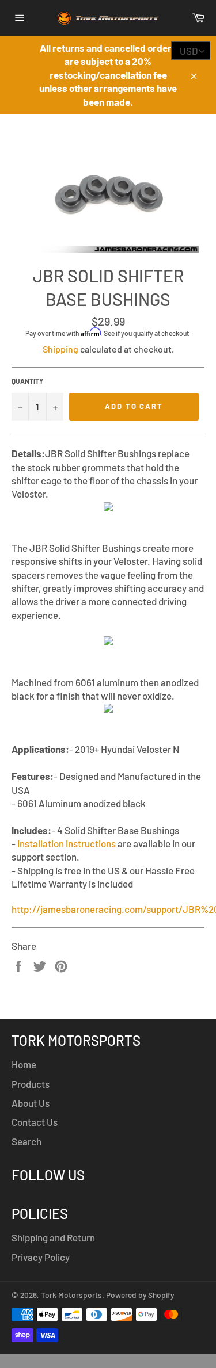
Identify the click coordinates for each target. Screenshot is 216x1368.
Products (31, 1084)
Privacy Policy (41, 1257)
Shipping (60, 348)
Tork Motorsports (71, 1295)
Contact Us (35, 1122)
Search (26, 1141)
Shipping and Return (53, 1237)
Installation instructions (66, 843)
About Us (31, 1103)
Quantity (27, 381)
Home (24, 1064)
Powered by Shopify (140, 1295)
